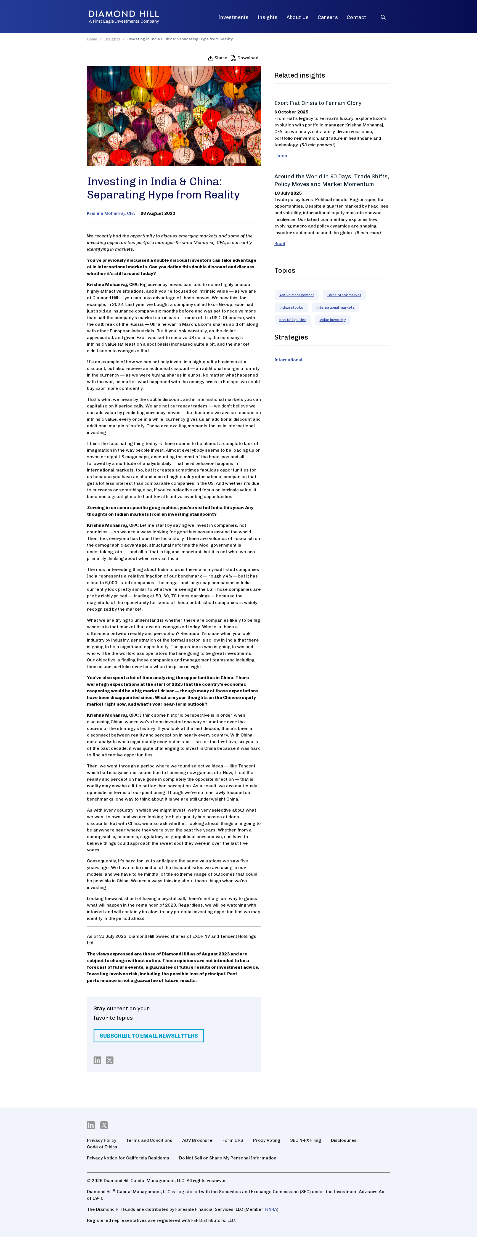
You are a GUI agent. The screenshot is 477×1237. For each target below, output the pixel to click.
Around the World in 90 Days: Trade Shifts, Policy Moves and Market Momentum (331, 180)
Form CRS (232, 1140)
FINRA (271, 1209)
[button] (383, 15)
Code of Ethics (102, 1146)
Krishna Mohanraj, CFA (111, 213)
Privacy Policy (101, 1140)
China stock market (344, 295)
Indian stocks (291, 307)
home (92, 39)
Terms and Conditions (149, 1140)
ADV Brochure (197, 1140)
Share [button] (220, 57)
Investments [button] (233, 17)
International (288, 359)
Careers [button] (328, 17)
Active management (296, 295)
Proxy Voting (266, 1140)
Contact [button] (356, 17)
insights (112, 39)
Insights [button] (268, 17)
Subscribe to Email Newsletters (149, 1035)
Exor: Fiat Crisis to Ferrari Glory (318, 103)
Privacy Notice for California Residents (128, 1158)
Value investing (333, 320)
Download (247, 57)
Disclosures (344, 1140)
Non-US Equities (292, 320)
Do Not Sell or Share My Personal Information (227, 1158)
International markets (335, 307)
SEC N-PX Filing (305, 1140)
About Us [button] (298, 17)
